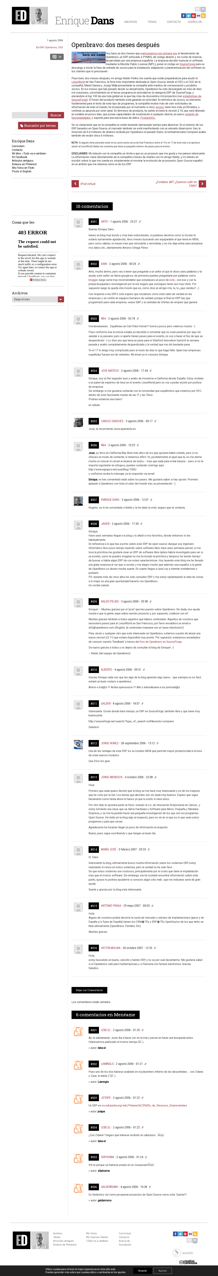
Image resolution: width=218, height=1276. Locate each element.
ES (203, 9)
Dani (104, 264)
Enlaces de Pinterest (65, 1244)
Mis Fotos (91, 1233)
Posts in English (21, 171)
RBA (103, 318)
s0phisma (107, 1157)
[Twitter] (188, 15)
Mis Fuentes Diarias (97, 1237)
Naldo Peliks (110, 601)
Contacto (174, 22)
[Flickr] (198, 15)
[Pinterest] (193, 15)
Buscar (55, 115)
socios (159, 107)
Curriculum (18, 146)
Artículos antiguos (22, 160)
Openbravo (51, 47)
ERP (42, 47)
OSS (60, 47)
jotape (106, 1097)
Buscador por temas (39, 125)
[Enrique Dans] (31, 15)
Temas (152, 22)
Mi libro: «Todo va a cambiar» (29, 153)
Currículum (125, 1233)
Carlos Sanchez (112, 421)
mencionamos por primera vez (159, 53)
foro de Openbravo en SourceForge (161, 641)
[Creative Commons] (188, 1262)
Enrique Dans (110, 499)
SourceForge (187, 64)
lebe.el (106, 1030)
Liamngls (107, 1064)
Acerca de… (196, 22)
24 (60, 56)
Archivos (130, 22)
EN (197, 9)
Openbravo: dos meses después (116, 45)
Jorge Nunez (110, 743)
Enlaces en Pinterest (24, 164)
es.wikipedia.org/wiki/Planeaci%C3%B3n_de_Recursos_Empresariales (144, 1105)
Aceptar (142, 1270)
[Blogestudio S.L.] (183, 1252)
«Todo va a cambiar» (97, 1240)
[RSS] (203, 15)
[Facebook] (183, 15)
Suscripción (125, 1244)
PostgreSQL (147, 117)
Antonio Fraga (111, 905)
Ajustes (163, 1270)
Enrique (84, 20)
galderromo (109, 1187)
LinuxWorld (78, 82)
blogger (93, 280)
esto (172, 280)
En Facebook (19, 157)
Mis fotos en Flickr (23, 167)
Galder (106, 703)
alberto (106, 669)
